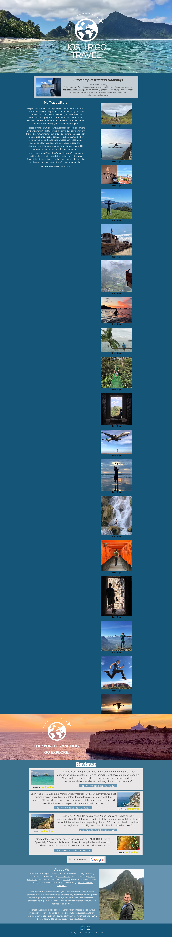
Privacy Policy (84, 933)
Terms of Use (100, 933)
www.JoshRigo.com (73, 933)
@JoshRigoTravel (64, 128)
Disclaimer (92, 933)
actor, (60, 876)
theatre (66, 879)
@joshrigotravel (103, 95)
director (67, 876)
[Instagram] (88, 927)
